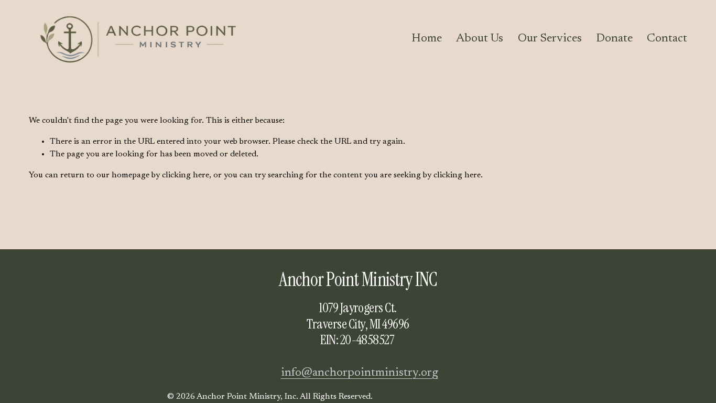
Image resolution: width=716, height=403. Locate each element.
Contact (667, 39)
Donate (614, 39)
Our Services (550, 39)
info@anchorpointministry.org (359, 373)
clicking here (185, 175)
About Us (479, 39)
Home (426, 39)
